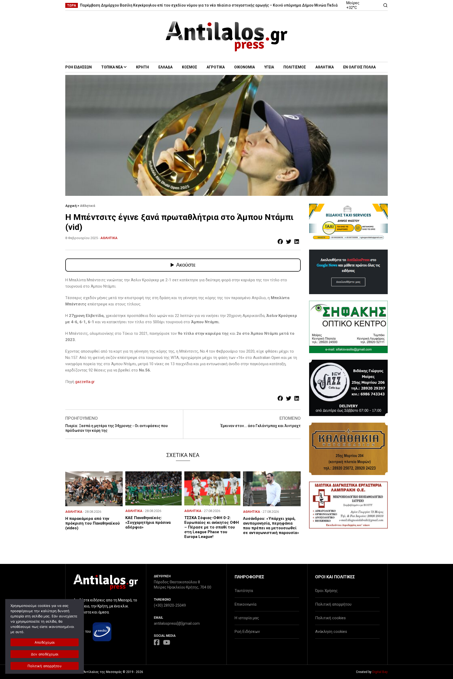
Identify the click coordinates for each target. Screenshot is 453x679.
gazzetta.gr (85, 381)
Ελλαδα (165, 67)
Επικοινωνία (245, 604)
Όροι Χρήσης (326, 590)
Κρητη (142, 67)
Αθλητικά (87, 206)
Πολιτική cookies (330, 618)
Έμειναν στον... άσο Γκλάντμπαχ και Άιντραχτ (260, 426)
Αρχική (71, 206)
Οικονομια (244, 67)
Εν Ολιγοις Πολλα (359, 67)
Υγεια (269, 67)
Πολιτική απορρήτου (333, 604)
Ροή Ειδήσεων (247, 631)
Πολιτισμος (294, 67)
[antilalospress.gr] (226, 36)
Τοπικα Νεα (112, 67)
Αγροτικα (216, 67)
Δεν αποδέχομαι (44, 654)
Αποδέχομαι (45, 642)
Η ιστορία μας (247, 618)
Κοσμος (189, 67)
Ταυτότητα (244, 590)
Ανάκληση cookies (331, 631)
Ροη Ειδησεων (78, 67)
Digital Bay (380, 672)
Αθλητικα (324, 67)
